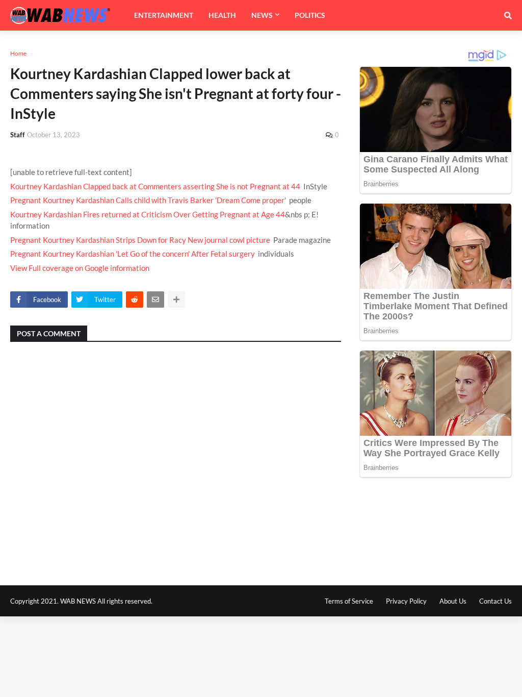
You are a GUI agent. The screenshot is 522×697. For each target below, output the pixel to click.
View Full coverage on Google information (79, 267)
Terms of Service (349, 601)
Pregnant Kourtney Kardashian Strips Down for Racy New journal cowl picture (140, 239)
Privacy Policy (406, 601)
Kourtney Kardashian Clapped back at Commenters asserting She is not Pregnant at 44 (155, 186)
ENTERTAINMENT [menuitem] (163, 15)
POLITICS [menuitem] (310, 15)
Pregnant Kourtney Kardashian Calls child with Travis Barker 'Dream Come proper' (148, 200)
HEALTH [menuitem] (222, 15)
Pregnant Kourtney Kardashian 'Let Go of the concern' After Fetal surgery (132, 253)
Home (18, 53)
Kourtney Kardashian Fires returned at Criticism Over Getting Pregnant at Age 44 (147, 214)
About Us (452, 601)
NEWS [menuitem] (262, 15)
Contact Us (495, 601)
